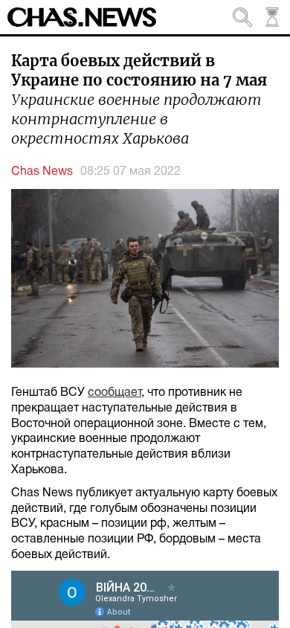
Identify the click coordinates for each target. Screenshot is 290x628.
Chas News (42, 172)
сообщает (114, 393)
